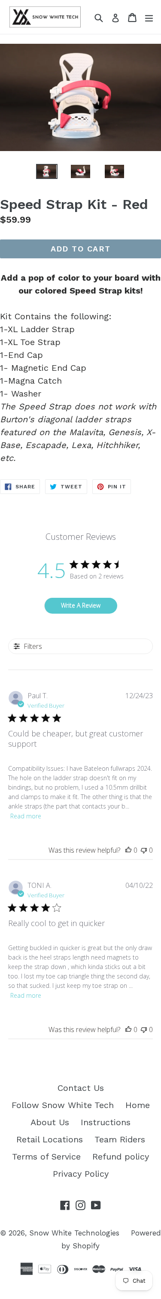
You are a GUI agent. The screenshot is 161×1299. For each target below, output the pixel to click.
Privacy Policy (81, 1174)
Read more (25, 816)
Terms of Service (46, 1156)
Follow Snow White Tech (63, 1105)
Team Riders (119, 1139)
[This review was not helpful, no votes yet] (144, 850)
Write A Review (80, 605)
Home (137, 1105)
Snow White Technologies (74, 1233)
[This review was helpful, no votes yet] (128, 850)
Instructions (106, 1122)
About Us (49, 1122)
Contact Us (81, 1088)
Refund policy (120, 1156)
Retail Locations (49, 1139)
